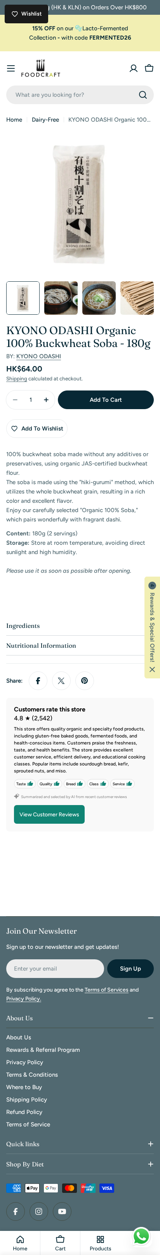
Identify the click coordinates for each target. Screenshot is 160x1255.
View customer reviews (49, 814)
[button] (152, 627)
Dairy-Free (45, 119)
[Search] (143, 94)
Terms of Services (107, 990)
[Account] (133, 68)
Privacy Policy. (23, 998)
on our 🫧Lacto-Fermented (80, 28)
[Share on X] (61, 680)
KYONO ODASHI (38, 356)
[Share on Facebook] (38, 680)
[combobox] (80, 94)
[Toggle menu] (11, 68)
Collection (42, 37)
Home (14, 119)
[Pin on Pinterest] (84, 680)
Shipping (16, 378)
